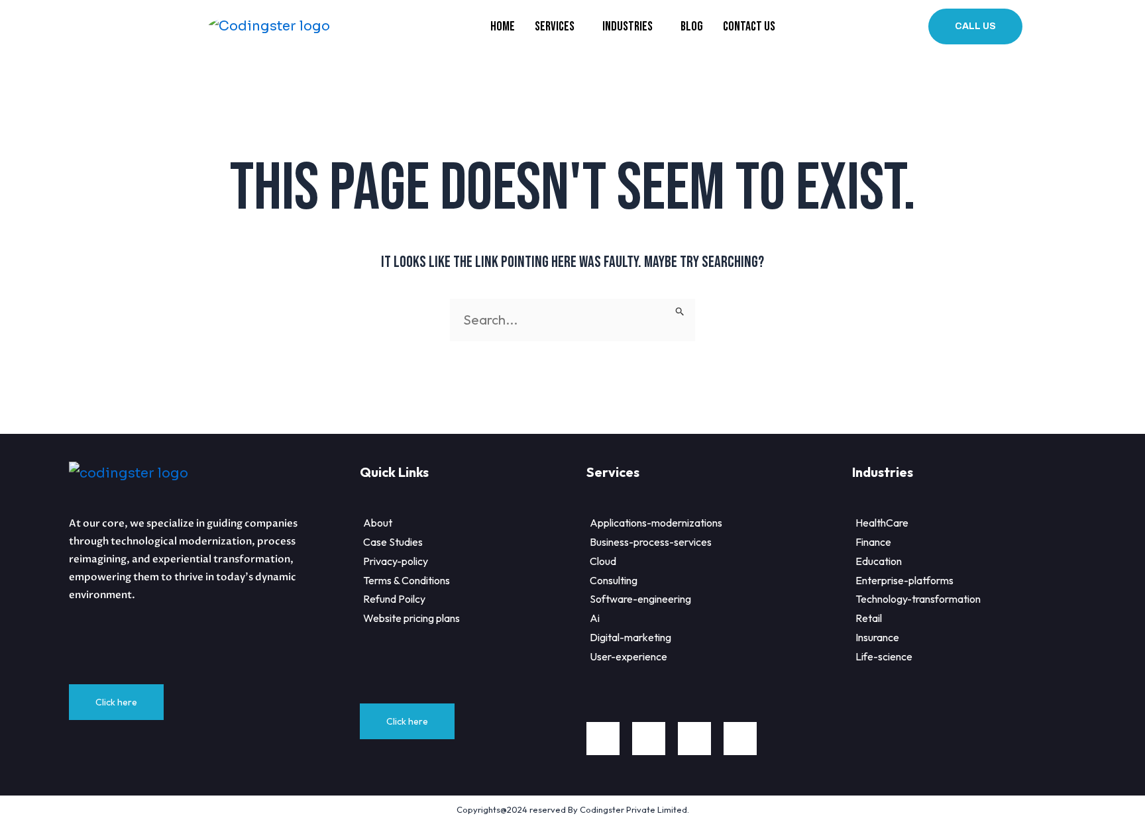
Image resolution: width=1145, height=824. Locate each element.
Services (554, 26)
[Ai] (719, 618)
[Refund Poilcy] (473, 599)
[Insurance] (973, 637)
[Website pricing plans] (473, 618)
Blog (692, 26)
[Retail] (973, 618)
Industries (627, 26)
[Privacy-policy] (473, 561)
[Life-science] (973, 656)
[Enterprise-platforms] (973, 580)
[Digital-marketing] (719, 637)
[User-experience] (719, 656)
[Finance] (973, 542)
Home (502, 26)
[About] (473, 523)
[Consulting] (719, 580)
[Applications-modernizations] (719, 523)
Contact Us (749, 26)
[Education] (973, 561)
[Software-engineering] (719, 599)
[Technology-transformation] (973, 599)
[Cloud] (719, 561)
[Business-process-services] (719, 542)
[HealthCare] (973, 523)
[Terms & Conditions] (473, 580)
